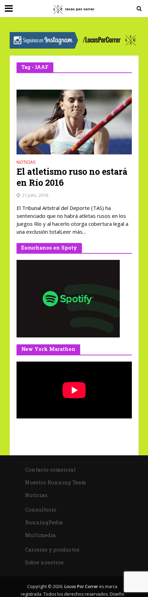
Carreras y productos (52, 549)
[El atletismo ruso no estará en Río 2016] (74, 121)
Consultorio (40, 509)
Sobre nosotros (44, 562)
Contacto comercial (50, 469)
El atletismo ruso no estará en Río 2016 (72, 177)
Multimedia (40, 535)
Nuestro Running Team (55, 482)
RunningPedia (44, 522)
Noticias (26, 162)
